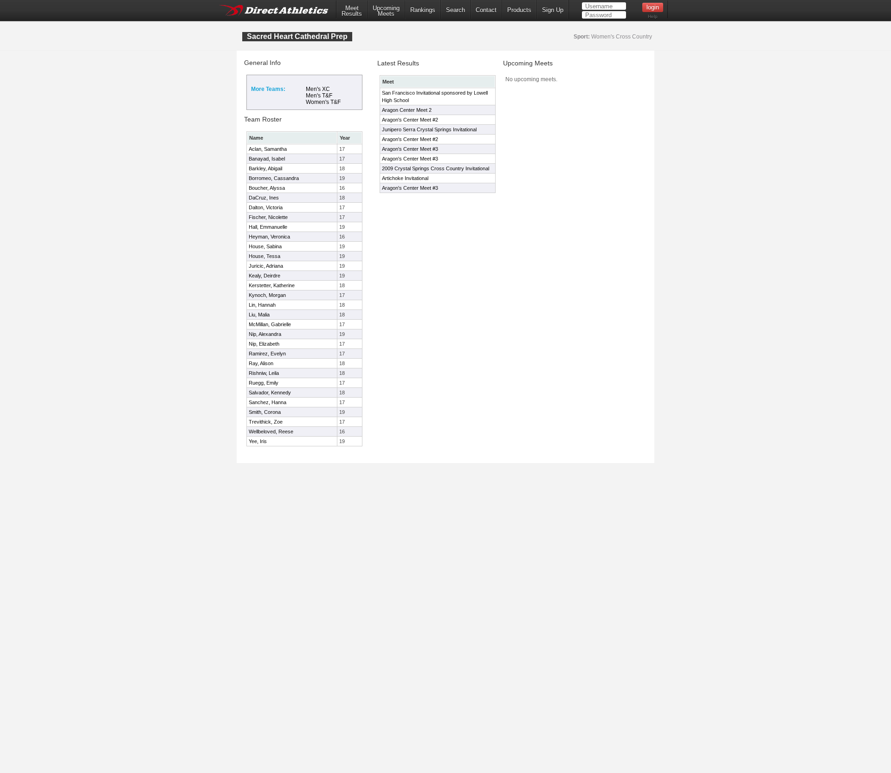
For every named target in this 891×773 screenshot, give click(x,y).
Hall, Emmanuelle (268, 227)
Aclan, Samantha (268, 149)
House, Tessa (264, 256)
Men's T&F (319, 95)
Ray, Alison (261, 363)
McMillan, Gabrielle (270, 324)
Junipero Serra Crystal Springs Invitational (429, 129)
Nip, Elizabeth (264, 344)
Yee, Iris (258, 441)
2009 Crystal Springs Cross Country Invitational (435, 168)
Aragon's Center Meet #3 (410, 149)
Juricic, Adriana (266, 266)
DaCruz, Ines (264, 197)
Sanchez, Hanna (267, 402)
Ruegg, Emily (263, 383)
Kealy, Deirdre (264, 275)
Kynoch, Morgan (267, 295)
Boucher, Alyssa (267, 188)
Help (653, 16)
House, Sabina (265, 246)
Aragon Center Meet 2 (407, 110)
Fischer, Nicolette (268, 217)
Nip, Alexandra (265, 334)
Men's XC (318, 89)
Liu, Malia (259, 314)
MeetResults (352, 11)
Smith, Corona (265, 412)
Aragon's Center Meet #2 (410, 119)
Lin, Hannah (262, 305)
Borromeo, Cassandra (274, 178)
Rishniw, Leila (264, 373)
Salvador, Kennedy (270, 392)
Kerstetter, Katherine (272, 285)
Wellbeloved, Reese (271, 431)
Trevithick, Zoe (266, 422)
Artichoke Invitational (405, 178)
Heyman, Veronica (269, 236)
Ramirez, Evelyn (267, 353)
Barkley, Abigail (265, 168)
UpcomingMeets (386, 11)
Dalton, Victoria (266, 207)
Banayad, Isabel (267, 158)
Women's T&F (323, 102)
